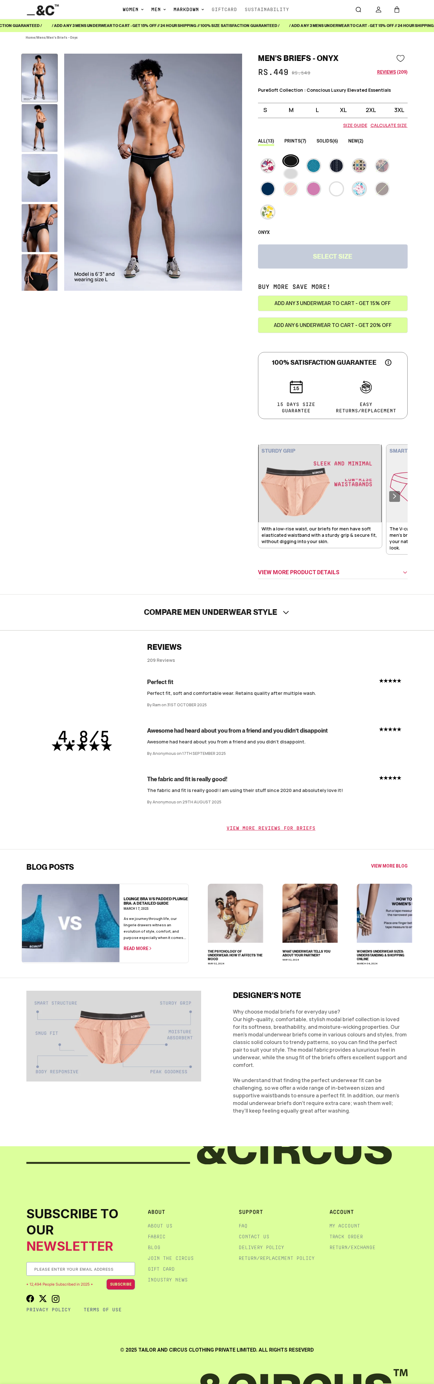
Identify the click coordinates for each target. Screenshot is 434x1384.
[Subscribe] (130, 1268)
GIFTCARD (224, 9)
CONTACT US (254, 1237)
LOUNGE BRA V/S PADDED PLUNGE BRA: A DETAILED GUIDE (156, 901)
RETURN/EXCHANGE (352, 1247)
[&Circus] (42, 9)
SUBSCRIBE (121, 1284)
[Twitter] (43, 1299)
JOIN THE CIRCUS (171, 1258)
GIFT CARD (161, 1269)
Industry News (168, 1280)
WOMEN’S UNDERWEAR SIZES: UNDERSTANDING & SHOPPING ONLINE (380, 955)
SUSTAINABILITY (267, 9)
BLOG (154, 1247)
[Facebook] (30, 1299)
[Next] (394, 496)
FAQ (243, 1226)
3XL (399, 110)
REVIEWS (386, 72)
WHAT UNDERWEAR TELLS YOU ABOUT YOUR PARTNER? (306, 953)
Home (30, 37)
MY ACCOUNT (344, 1226)
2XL (371, 110)
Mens (41, 37)
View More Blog (389, 865)
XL (343, 110)
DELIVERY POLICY (261, 1247)
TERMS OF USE (103, 1310)
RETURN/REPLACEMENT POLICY (277, 1258)
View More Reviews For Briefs (271, 828)
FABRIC (157, 1237)
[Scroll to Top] (422, 1350)
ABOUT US (160, 1226)
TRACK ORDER (346, 1237)
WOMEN (131, 9)
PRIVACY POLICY (48, 1310)
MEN (156, 9)
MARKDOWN (186, 9)
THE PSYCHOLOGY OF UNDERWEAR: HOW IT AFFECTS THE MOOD (235, 955)
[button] (397, 9)
